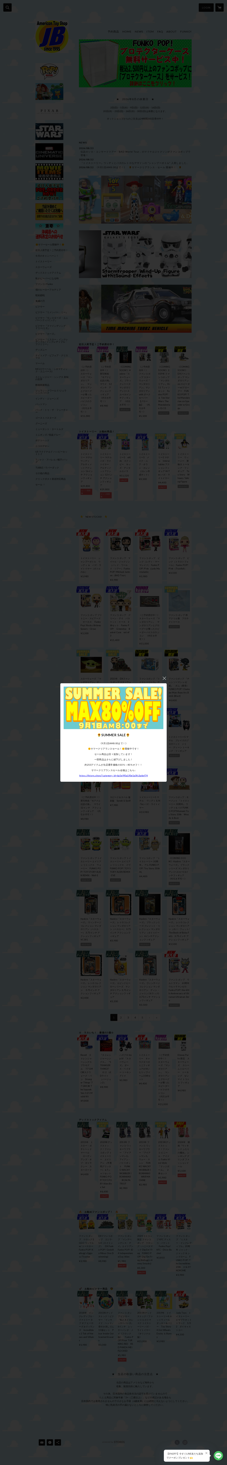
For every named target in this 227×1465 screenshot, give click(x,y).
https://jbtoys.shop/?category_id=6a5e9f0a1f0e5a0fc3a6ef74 (113, 775)
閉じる (164, 678)
